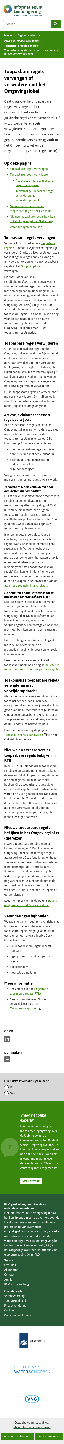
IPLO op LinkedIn (17, 1284)
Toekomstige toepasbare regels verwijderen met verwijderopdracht (36, 195)
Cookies (9, 1310)
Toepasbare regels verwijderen (29, 174)
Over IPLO (33, 1254)
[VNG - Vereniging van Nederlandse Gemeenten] (32, 1399)
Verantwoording (14, 1295)
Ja (11, 1087)
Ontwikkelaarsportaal (25, 1008)
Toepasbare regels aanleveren (25, 734)
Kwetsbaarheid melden (18, 1315)
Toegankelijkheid (15, 1300)
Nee (12, 1093)
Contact (9, 1274)
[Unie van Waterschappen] (32, 1369)
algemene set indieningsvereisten (25, 585)
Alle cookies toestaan (17, 1436)
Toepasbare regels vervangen (29, 168)
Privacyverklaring (15, 1305)
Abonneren (11, 1269)
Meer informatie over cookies (32, 1427)
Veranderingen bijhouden (26, 226)
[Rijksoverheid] (32, 1340)
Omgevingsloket (33, 266)
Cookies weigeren (49, 1436)
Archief (8, 1279)
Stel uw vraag (31, 1180)
